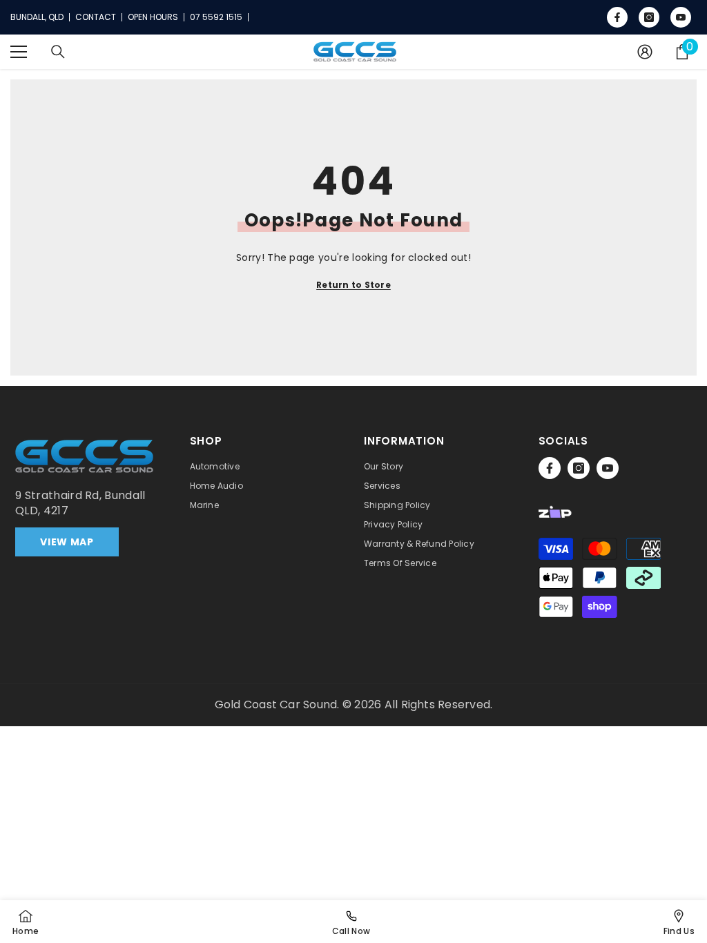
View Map (67, 542)
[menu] (18, 51)
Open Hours (153, 17)
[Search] (58, 51)
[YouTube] (608, 468)
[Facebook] (550, 468)
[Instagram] (579, 468)
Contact (95, 17)
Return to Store (353, 285)
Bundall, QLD (37, 17)
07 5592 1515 (216, 17)
